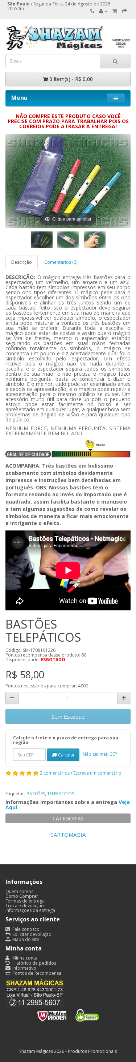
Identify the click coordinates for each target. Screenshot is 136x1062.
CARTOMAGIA (68, 834)
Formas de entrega (25, 901)
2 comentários (55, 773)
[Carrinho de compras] (114, 11)
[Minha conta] (103, 11)
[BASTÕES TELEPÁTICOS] (42, 239)
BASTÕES (35, 794)
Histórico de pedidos (33, 963)
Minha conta (24, 958)
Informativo (23, 968)
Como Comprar (21, 896)
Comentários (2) (60, 262)
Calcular (66, 755)
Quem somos (19, 891)
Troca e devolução (24, 906)
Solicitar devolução (31, 934)
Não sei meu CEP (100, 754)
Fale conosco (25, 929)
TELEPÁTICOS (60, 794)
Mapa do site (25, 939)
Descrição (21, 262)
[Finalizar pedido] (124, 11)
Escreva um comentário (97, 773)
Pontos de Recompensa (36, 973)
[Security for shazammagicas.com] (68, 1014)
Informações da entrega (30, 910)
